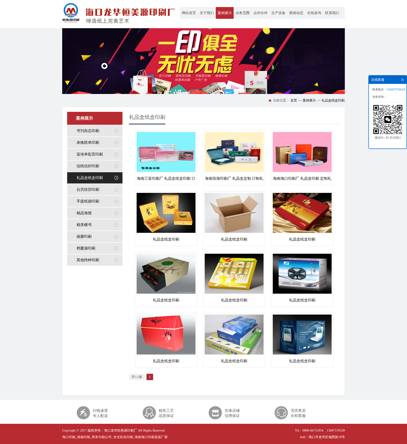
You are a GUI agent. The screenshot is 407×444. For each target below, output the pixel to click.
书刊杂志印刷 (88, 131)
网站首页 (189, 13)
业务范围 (243, 13)
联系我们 (332, 13)
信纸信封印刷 (88, 166)
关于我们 (207, 13)
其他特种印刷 (88, 260)
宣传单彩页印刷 (90, 154)
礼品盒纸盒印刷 (333, 100)
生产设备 (278, 13)
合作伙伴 (260, 13)
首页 (293, 100)
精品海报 (84, 213)
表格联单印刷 (88, 142)
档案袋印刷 (86, 248)
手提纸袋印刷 (88, 201)
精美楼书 (84, 225)
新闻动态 (296, 13)
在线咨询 (314, 13)
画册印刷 (84, 236)
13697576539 (396, 89)
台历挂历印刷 (88, 189)
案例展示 (225, 13)
